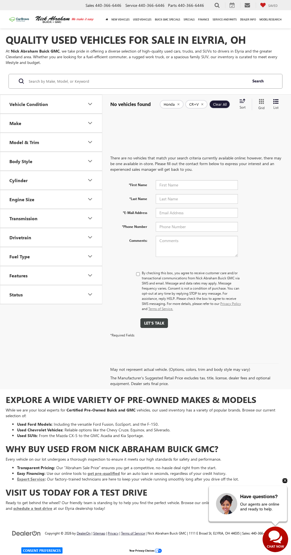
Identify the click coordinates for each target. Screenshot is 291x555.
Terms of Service (133, 533)
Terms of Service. (160, 308)
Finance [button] (203, 19)
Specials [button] (189, 19)
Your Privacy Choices (142, 550)
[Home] (107, 19)
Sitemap (99, 533)
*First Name (138, 184)
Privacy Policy (230, 303)
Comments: (138, 240)
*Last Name (138, 198)
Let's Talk (154, 323)
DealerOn (84, 533)
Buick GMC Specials (167, 19)
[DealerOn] (26, 533)
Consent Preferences (42, 550)
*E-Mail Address (135, 212)
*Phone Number (134, 226)
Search (258, 80)
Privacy (113, 533)
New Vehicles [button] (120, 19)
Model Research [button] (270, 19)
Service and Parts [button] (225, 19)
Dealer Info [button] (248, 19)
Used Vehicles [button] (142, 19)
